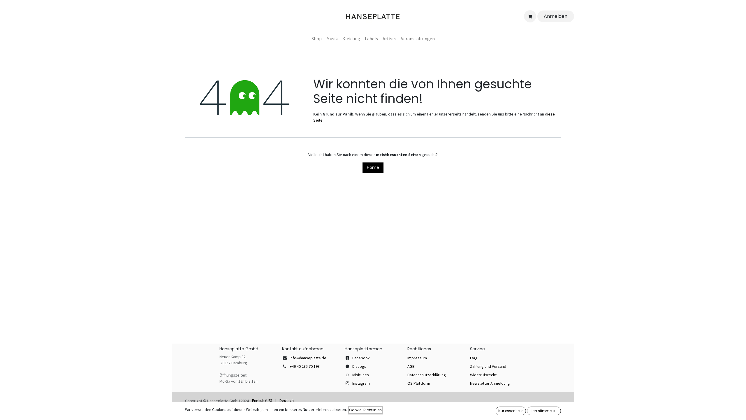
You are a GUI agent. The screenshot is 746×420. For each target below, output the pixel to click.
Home (373, 167)
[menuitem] (316, 38)
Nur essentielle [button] (510, 410)
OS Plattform (418, 383)
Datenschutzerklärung (426, 374)
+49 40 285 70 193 (305, 366)
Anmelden (555, 16)
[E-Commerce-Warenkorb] (530, 16)
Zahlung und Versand (488, 366)
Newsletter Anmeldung (490, 383)
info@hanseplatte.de (308, 357)
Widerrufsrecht (483, 374)
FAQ (473, 357)
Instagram (361, 383)
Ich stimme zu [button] (544, 410)
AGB (411, 366)
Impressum (417, 357)
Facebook (361, 357)
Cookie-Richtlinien (365, 409)
